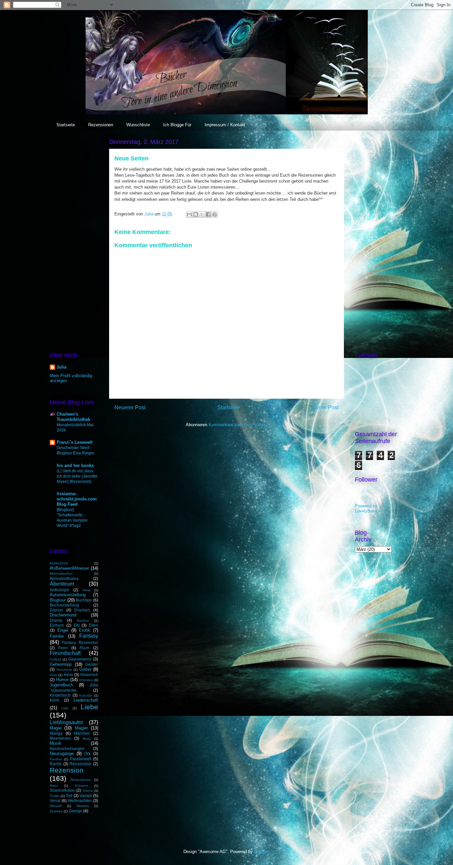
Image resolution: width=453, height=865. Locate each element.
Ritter (54, 785)
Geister (91, 664)
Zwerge (75, 811)
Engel (62, 630)
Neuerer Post (130, 407)
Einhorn (57, 625)
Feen (63, 648)
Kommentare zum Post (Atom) (238, 424)
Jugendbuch (61, 684)
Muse (87, 738)
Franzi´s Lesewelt (75, 442)
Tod (69, 795)
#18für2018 (59, 563)
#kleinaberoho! (61, 573)
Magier (81, 727)
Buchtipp (84, 600)
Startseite (65, 124)
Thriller (55, 796)
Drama (56, 620)
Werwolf (56, 806)
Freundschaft (65, 653)
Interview (86, 680)
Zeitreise (56, 811)
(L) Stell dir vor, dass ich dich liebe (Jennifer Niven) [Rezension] (77, 476)
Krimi (54, 700)
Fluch (85, 648)
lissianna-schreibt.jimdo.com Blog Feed (77, 499)
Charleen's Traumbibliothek (73, 417)
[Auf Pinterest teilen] (214, 214)
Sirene (88, 790)
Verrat (55, 800)
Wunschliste (138, 124)
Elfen (93, 625)
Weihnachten (80, 800)
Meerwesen (60, 738)
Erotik (84, 630)
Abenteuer (62, 584)
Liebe (89, 707)
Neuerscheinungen (67, 748)
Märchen (82, 733)
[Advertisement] (74, 236)
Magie (55, 727)
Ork (87, 753)
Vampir (86, 795)
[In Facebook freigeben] (208, 214)
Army (86, 590)
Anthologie (59, 590)
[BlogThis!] (195, 214)
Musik (55, 743)
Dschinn (83, 620)
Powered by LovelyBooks (367, 508)
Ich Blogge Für (177, 124)
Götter (85, 669)
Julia (61, 367)
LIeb (64, 708)
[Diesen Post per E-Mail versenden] (189, 214)
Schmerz (81, 785)
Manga (56, 733)
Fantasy (88, 636)
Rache (56, 764)
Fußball (55, 659)
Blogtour (58, 600)
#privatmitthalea (64, 578)
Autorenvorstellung (68, 594)
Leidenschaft (86, 700)
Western (82, 806)
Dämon (56, 610)
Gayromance (80, 659)
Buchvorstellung (64, 605)
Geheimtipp (61, 664)
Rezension (67, 770)
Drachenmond (63, 614)
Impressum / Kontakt (225, 124)
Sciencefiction (62, 790)
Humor (62, 679)
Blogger (261, 851)
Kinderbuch (60, 695)
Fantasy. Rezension (80, 642)
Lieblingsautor (66, 722)
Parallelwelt (80, 759)
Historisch (89, 674)
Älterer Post (325, 407)
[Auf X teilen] (202, 214)
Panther (56, 759)
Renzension (81, 764)
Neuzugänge (62, 753)
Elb (77, 625)
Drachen (82, 610)
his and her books (75, 465)
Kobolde (85, 695)
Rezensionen (100, 124)
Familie (57, 636)
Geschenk (64, 669)
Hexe (68, 674)
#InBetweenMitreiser (69, 568)
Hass (53, 675)
